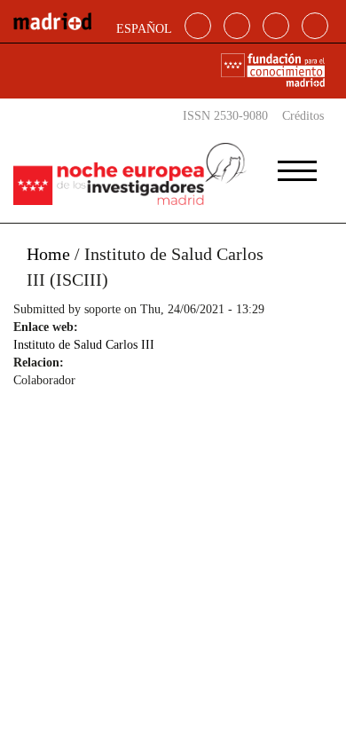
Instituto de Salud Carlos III (83, 344)
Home (48, 254)
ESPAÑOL (144, 28)
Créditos (303, 115)
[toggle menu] (297, 165)
